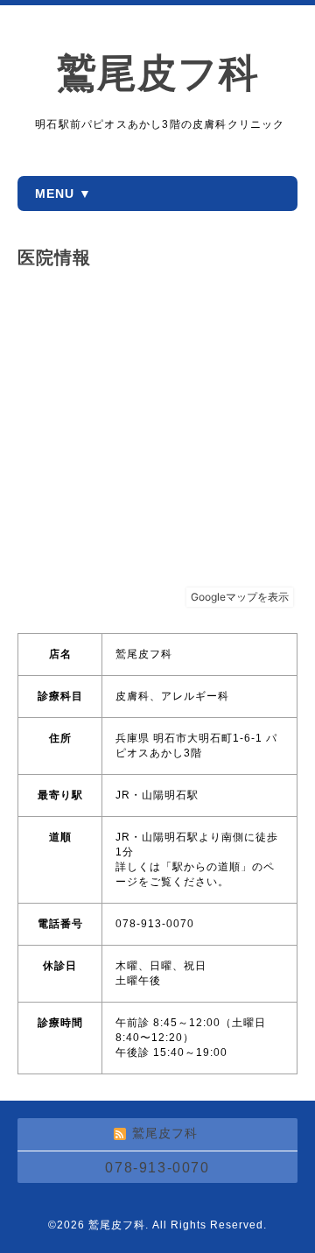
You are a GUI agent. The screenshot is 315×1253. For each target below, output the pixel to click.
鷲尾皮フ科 (158, 73)
